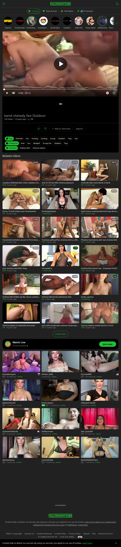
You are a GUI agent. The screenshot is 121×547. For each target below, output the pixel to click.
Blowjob (36, 143)
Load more (60, 334)
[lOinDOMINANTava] (100, 450)
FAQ (94, 533)
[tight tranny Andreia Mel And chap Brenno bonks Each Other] (99, 201)
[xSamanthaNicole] (21, 421)
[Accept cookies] (116, 543)
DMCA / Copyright (14, 533)
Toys (66, 143)
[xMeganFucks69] (100, 393)
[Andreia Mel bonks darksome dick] (60, 287)
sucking (44, 138)
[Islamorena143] (21, 393)
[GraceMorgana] (21, 364)
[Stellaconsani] (60, 421)
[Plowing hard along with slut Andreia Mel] (99, 230)
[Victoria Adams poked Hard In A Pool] (99, 315)
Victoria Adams (39, 148)
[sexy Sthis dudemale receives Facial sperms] (60, 315)
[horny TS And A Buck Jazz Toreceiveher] (21, 201)
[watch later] (6, 163)
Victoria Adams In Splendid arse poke (19, 325)
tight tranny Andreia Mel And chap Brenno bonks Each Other (99, 211)
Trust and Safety (67, 536)
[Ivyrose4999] (100, 364)
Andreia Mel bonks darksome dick (56, 297)
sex (76, 138)
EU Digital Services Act (47, 536)
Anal (22, 143)
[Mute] (14, 93)
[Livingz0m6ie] (60, 450)
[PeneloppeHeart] (60, 201)
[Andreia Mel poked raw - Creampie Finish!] (99, 258)
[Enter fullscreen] (114, 93)
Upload (86, 533)
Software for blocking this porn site (48, 525)
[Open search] (117, 3)
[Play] (60, 64)
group (52, 138)
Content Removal (44, 533)
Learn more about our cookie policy (100, 522)
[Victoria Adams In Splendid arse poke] (21, 315)
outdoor (61, 138)
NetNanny (72, 525)
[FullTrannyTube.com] (60, 3)
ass (27, 138)
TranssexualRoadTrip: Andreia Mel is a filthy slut (60, 240)
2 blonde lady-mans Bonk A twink (95, 183)
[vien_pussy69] (100, 421)
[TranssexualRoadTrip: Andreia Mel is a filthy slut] (60, 230)
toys (70, 138)
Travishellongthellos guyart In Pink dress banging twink (21, 240)
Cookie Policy (60, 533)
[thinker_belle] (60, 364)
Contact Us (29, 533)
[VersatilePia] (60, 258)
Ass (28, 143)
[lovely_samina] (99, 287)
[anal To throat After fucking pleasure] (60, 173)
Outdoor (57, 143)
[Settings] (107, 93)
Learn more (87, 543)
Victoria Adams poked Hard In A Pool (97, 325)
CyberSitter (83, 525)
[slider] (60, 89)
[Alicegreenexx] (21, 450)
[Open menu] (3, 3)
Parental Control (105, 533)
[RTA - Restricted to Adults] (80, 537)
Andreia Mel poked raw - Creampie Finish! (99, 268)
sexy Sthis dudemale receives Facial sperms (60, 325)
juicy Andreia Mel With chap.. (15, 268)
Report (79, 128)
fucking (35, 138)
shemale (19, 138)
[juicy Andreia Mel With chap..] (21, 258)
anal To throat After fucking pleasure (58, 183)
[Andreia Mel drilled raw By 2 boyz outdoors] (21, 287)
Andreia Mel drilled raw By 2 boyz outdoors (21, 297)
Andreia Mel (25, 148)
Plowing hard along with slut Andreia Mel (99, 240)
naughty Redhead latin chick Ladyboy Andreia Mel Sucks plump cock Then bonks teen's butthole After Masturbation (21, 183)
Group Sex (47, 143)
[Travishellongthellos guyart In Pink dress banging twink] (21, 230)
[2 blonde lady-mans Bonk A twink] (99, 173)
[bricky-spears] (60, 393)
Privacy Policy (75, 533)
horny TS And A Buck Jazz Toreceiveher (19, 211)
